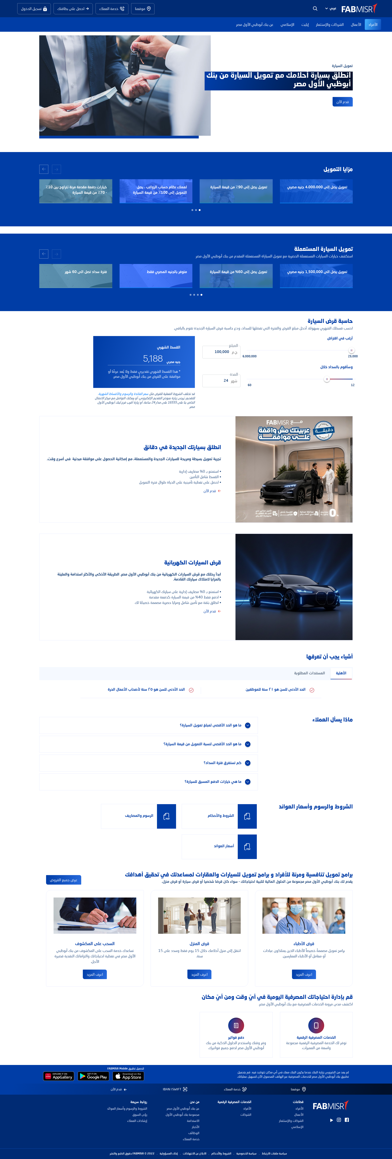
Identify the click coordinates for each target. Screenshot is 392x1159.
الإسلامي (287, 24)
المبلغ (233, 345)
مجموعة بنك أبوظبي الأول (182, 1114)
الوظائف (193, 1133)
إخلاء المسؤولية (169, 1153)
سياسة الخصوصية (246, 1153)
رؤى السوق (139, 1114)
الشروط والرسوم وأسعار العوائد (127, 1108)
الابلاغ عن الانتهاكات (194, 1153)
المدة (234, 374)
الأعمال (356, 24)
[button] (330, 9)
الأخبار (195, 1127)
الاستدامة (193, 1121)
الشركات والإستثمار (330, 24)
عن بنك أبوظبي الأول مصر (254, 24)
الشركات (245, 1114)
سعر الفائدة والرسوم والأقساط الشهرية (123, 394)
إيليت (305, 24)
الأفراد (372, 24)
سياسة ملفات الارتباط (274, 1153)
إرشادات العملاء (137, 1121)
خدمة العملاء (191, 1139)
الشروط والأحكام (221, 1153)
